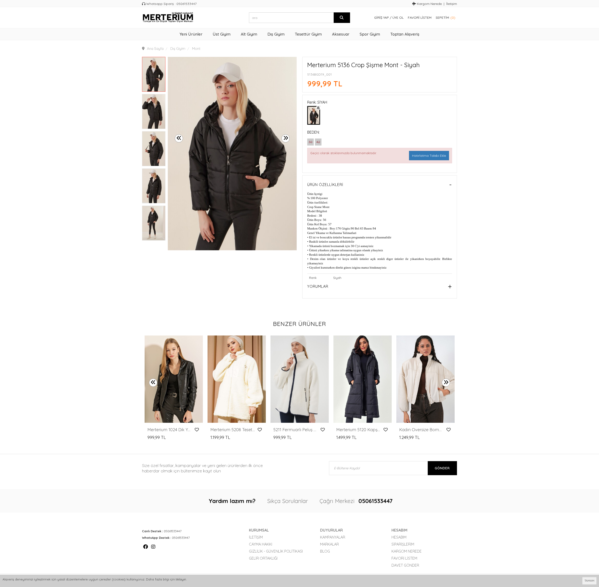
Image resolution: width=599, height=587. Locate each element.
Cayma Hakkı (260, 544)
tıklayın (181, 579)
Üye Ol (398, 17)
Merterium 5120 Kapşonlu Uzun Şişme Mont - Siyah (358, 429)
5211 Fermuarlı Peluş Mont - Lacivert (295, 429)
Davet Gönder (405, 565)
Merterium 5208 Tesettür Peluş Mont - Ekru (232, 429)
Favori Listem (419, 17)
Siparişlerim (402, 544)
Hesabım (398, 537)
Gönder (442, 468)
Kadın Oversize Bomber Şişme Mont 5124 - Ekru (421, 429)
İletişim (451, 4)
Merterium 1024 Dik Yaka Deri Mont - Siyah (169, 429)
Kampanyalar (332, 537)
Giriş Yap (381, 17)
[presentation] (179, 138)
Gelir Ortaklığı (263, 558)
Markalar (329, 544)
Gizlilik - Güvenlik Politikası (276, 551)
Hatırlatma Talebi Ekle (429, 155)
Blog (325, 551)
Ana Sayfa (155, 48)
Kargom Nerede (429, 4)
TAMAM (589, 580)
